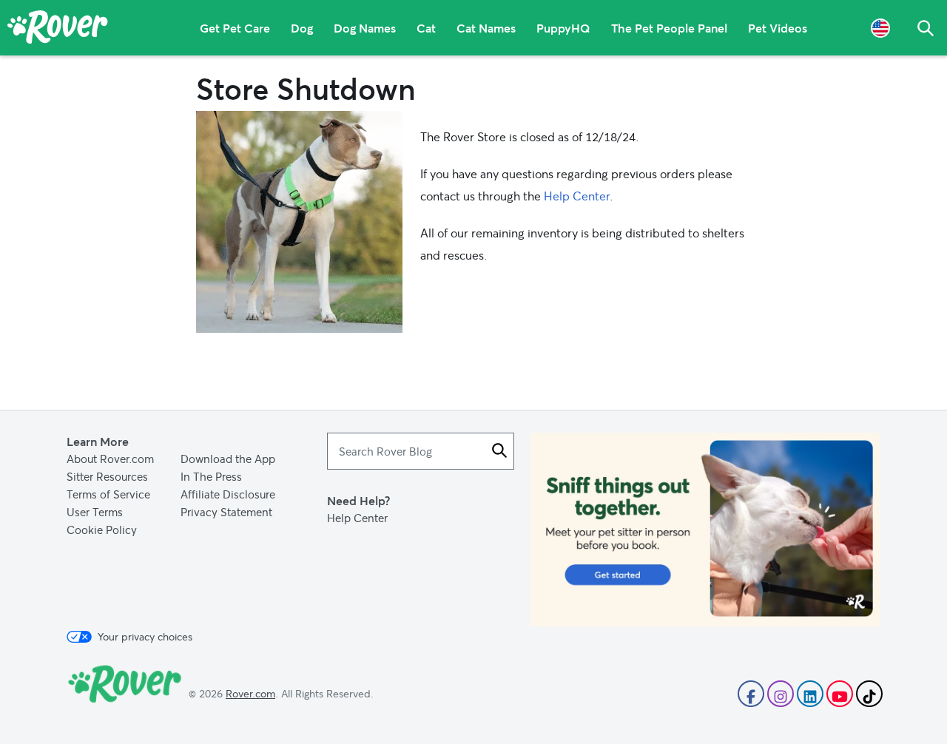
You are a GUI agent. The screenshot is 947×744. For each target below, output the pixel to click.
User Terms (95, 511)
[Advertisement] (705, 529)
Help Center (577, 195)
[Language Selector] (880, 27)
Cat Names (486, 27)
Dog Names (365, 27)
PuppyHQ (563, 27)
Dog (302, 27)
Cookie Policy (102, 529)
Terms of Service (108, 494)
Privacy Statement (226, 511)
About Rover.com (110, 458)
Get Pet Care (235, 27)
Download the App (228, 458)
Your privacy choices (145, 637)
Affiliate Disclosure (228, 494)
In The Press (211, 476)
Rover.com (250, 693)
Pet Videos (777, 27)
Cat (426, 27)
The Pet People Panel (669, 27)
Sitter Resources (107, 476)
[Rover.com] (57, 29)
